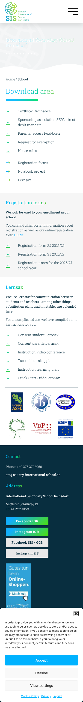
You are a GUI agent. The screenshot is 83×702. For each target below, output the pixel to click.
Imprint (57, 696)
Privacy (46, 696)
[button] (76, 613)
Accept (42, 660)
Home (11, 79)
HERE (18, 235)
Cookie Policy (30, 696)
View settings (41, 685)
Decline (41, 673)
